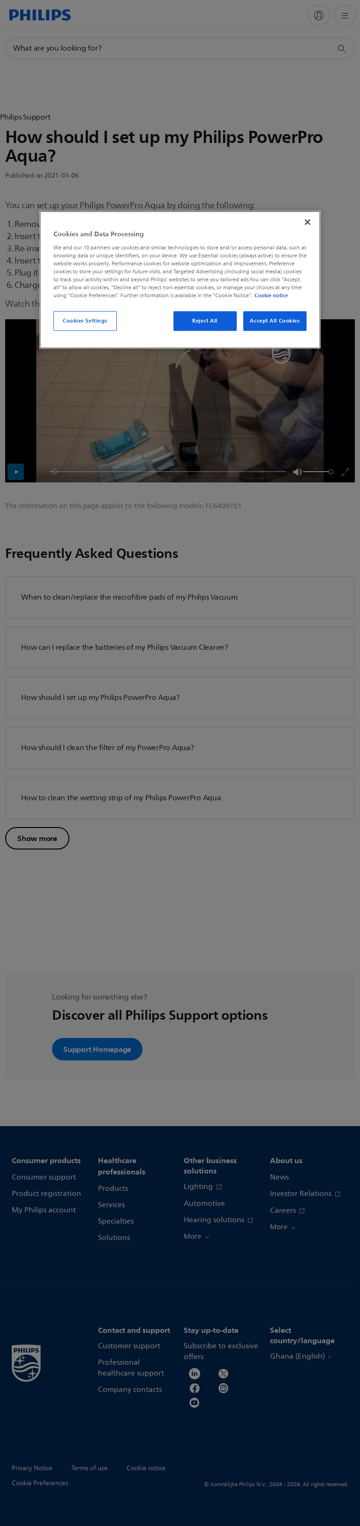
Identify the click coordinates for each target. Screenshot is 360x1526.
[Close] (307, 222)
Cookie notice (271, 295)
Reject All (205, 320)
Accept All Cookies (275, 320)
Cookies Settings (85, 320)
